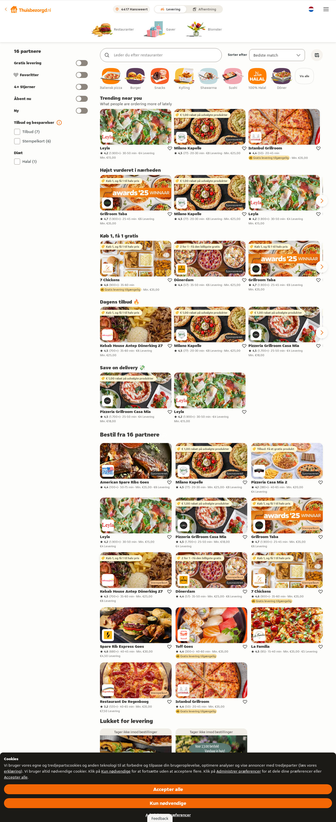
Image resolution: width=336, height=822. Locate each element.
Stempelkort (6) (36, 141)
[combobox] (166, 55)
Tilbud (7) (31, 131)
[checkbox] (111, 79)
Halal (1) (29, 161)
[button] (27, 9)
